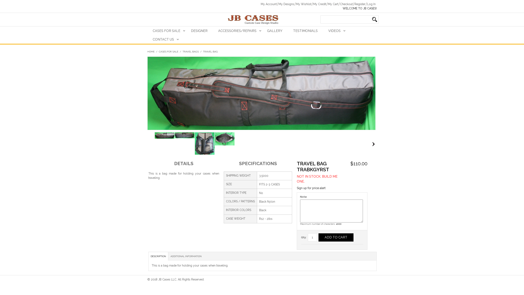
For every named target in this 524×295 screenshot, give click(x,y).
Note (303, 196)
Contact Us (163, 39)
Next (372, 144)
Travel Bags (191, 51)
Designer (199, 31)
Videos (334, 31)
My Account (269, 4)
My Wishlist (303, 4)
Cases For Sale (166, 31)
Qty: (303, 237)
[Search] (374, 19)
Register (360, 4)
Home (151, 51)
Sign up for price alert (311, 188)
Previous (150, 144)
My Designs (286, 4)
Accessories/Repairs (237, 31)
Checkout (346, 4)
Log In (371, 4)
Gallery (274, 31)
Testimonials (305, 31)
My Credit (319, 4)
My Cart (333, 4)
